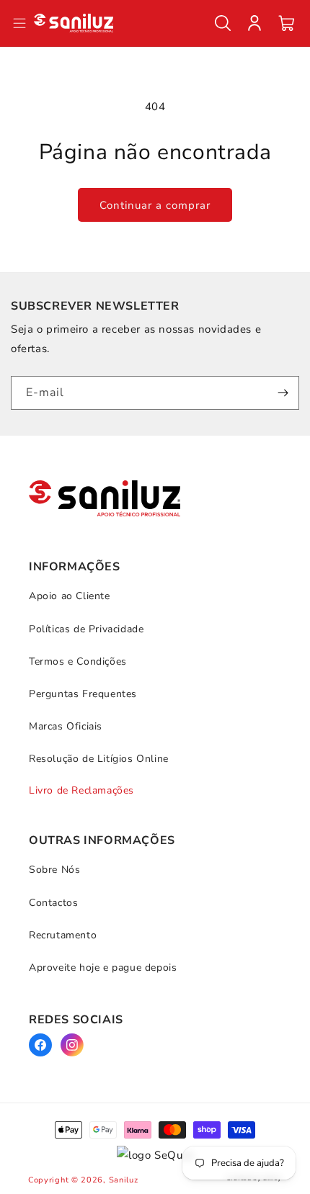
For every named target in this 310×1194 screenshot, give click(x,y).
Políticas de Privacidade (86, 629)
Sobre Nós (54, 869)
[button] (223, 23)
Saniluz (123, 1180)
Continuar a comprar (155, 205)
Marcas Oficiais (65, 726)
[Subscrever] (282, 393)
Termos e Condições (78, 661)
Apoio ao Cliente (69, 596)
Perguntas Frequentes (83, 694)
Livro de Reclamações (81, 790)
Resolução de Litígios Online (99, 759)
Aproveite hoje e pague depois (103, 967)
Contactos (53, 903)
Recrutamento (63, 935)
